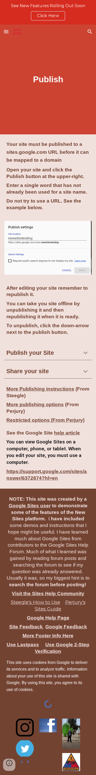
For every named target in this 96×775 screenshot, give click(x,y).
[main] (48, 79)
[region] (48, 12)
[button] (6, 32)
